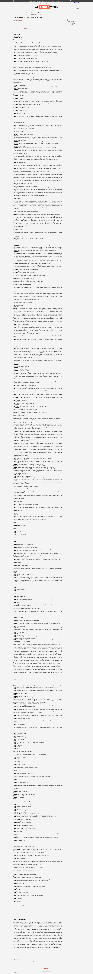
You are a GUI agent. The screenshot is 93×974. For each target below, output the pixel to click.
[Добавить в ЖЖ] (25, 961)
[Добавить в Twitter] (18, 961)
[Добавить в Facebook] (16, 961)
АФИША (72, 24)
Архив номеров (24, 12)
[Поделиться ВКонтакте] (14, 961)
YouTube (49, 3)
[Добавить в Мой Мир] (21, 961)
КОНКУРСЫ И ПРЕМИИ (73, 21)
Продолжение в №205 (22, 28)
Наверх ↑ (46, 968)
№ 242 (16, 12)
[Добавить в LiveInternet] (19, 961)
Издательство (40, 12)
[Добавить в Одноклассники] (23, 961)
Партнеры (57, 3)
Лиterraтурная (39, 3)
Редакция (32, 12)
